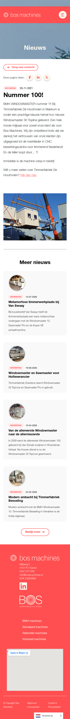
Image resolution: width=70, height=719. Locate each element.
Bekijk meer (32, 532)
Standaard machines (35, 626)
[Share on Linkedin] (38, 77)
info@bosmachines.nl (31, 574)
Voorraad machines (34, 639)
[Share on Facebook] (29, 77)
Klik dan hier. (28, 175)
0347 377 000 (27, 571)
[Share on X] (46, 77)
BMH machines (31, 620)
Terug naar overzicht (23, 67)
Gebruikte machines (34, 632)
